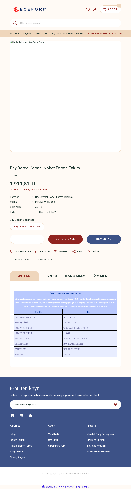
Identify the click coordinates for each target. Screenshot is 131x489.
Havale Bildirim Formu (21, 445)
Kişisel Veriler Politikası (98, 451)
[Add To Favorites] (20, 251)
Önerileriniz (100, 275)
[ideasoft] (48, 486)
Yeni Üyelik (53, 434)
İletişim (13, 434)
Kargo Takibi (16, 451)
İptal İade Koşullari (96, 445)
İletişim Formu (17, 440)
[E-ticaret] (65, 486)
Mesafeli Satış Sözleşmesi (100, 434)
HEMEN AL (103, 239)
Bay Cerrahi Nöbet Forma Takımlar (54, 197)
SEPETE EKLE (65, 239)
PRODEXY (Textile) (45, 201)
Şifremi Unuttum (56, 445)
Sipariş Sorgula (17, 457)
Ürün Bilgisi (24, 275)
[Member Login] (95, 9)
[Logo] (30, 9)
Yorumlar (51, 275)
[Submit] (115, 404)
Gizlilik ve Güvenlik (96, 440)
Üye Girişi (53, 440)
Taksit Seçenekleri (75, 275)
